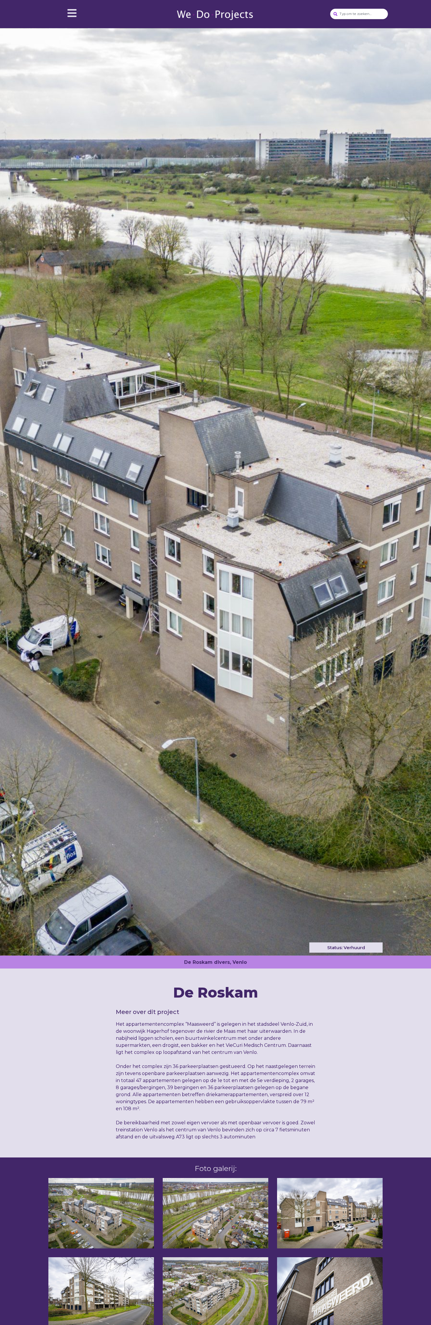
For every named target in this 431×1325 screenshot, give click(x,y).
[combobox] (359, 14)
